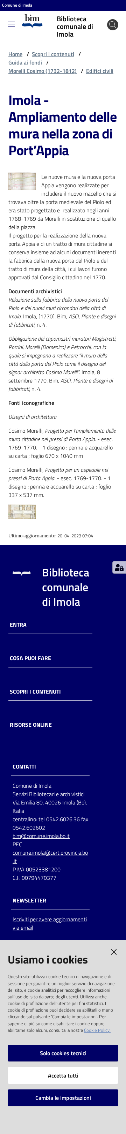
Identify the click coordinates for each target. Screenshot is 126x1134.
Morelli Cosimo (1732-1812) (42, 71)
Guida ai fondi (25, 62)
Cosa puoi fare (30, 658)
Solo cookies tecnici (63, 1053)
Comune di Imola (17, 5)
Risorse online (31, 724)
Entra (18, 624)
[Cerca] (112, 24)
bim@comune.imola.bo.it (41, 836)
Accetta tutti (63, 1075)
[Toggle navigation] (11, 24)
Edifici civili (99, 71)
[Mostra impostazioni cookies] (119, 567)
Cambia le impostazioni (63, 1098)
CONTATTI (24, 766)
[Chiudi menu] (100, 14)
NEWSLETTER (29, 900)
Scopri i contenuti (53, 54)
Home (15, 54)
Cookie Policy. (97, 1030)
